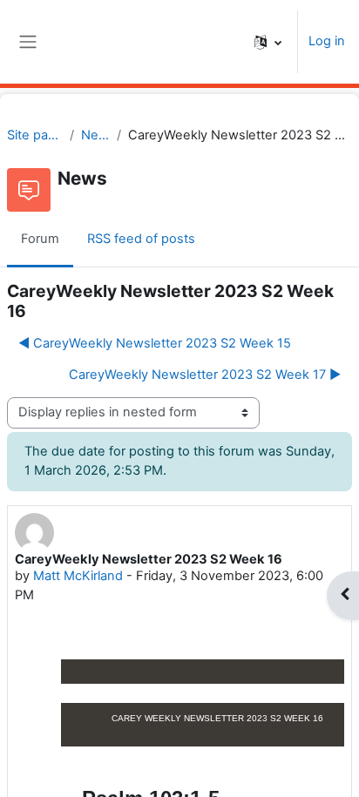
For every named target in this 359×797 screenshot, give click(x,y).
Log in (326, 41)
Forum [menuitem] (40, 239)
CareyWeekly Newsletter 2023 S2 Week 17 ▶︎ (205, 374)
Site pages (35, 135)
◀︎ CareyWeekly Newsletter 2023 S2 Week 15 (154, 343)
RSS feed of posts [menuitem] (141, 239)
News (95, 135)
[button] (268, 42)
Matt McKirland (78, 576)
